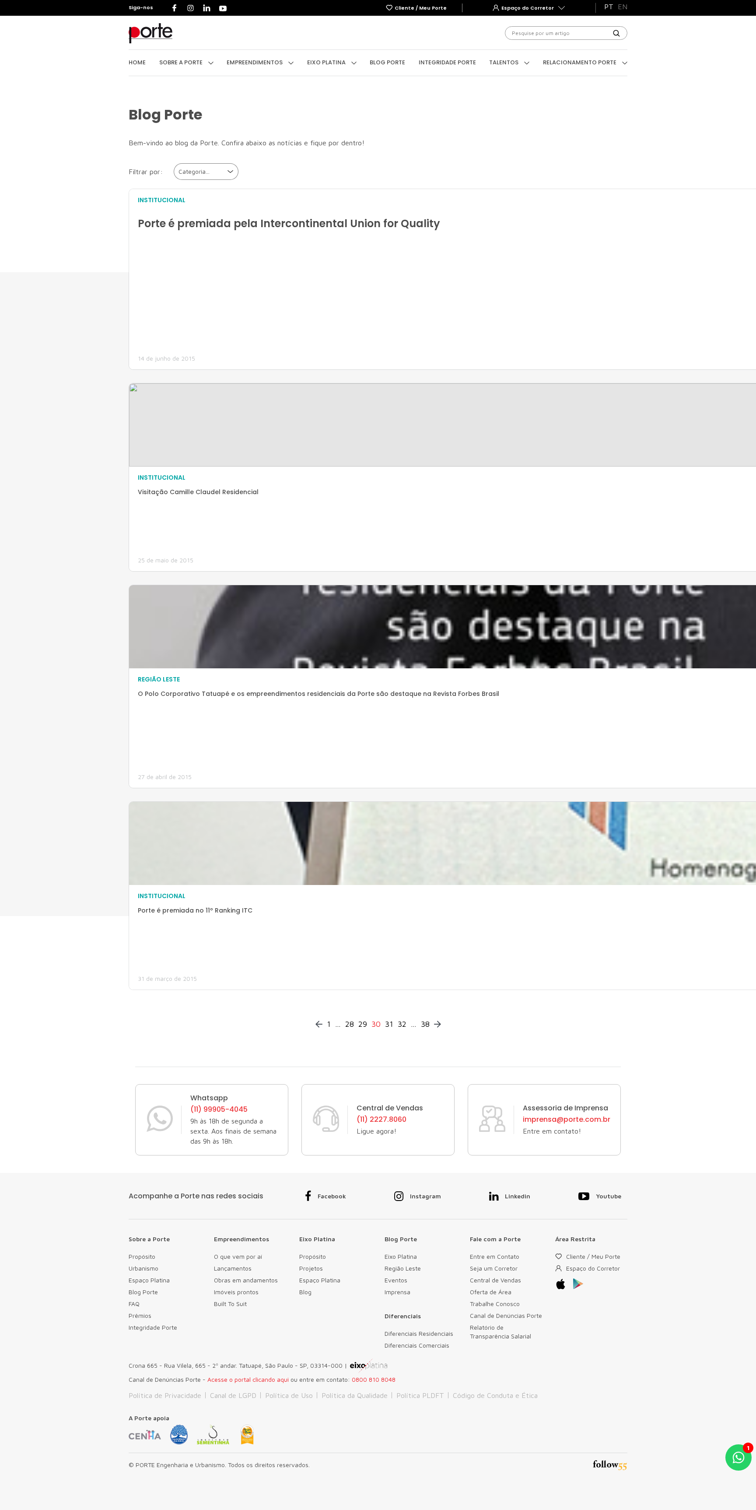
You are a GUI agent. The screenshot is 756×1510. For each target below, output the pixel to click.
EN (622, 7)
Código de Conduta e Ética (495, 1395)
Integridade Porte (447, 62)
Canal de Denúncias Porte (506, 1315)
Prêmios (140, 1315)
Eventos (396, 1280)
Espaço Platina (149, 1280)
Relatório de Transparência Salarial (500, 1332)
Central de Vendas (495, 1280)
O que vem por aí (238, 1256)
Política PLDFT (420, 1395)
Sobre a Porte (181, 62)
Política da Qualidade (355, 1395)
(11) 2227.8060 (381, 1119)
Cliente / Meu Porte (593, 1256)
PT (608, 7)
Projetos (311, 1268)
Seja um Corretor (494, 1268)
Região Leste (403, 1268)
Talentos (504, 62)
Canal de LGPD (233, 1395)
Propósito (142, 1256)
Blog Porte (387, 62)
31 (389, 1024)
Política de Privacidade (165, 1395)
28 (349, 1024)
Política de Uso (289, 1395)
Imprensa (397, 1292)
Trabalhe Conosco (495, 1303)
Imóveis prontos (236, 1292)
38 (425, 1024)
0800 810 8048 (374, 1379)
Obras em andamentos (246, 1280)
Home (137, 62)
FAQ (134, 1303)
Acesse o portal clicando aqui (248, 1379)
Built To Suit (230, 1303)
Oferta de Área (490, 1292)
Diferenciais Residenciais (419, 1333)
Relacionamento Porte (580, 62)
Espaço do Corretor (593, 1268)
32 (402, 1024)
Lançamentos (233, 1268)
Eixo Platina (327, 62)
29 (362, 1024)
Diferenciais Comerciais (417, 1345)
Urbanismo (143, 1268)
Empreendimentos (255, 62)
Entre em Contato (494, 1256)
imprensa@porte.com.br (566, 1119)
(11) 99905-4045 (219, 1109)
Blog (305, 1292)
